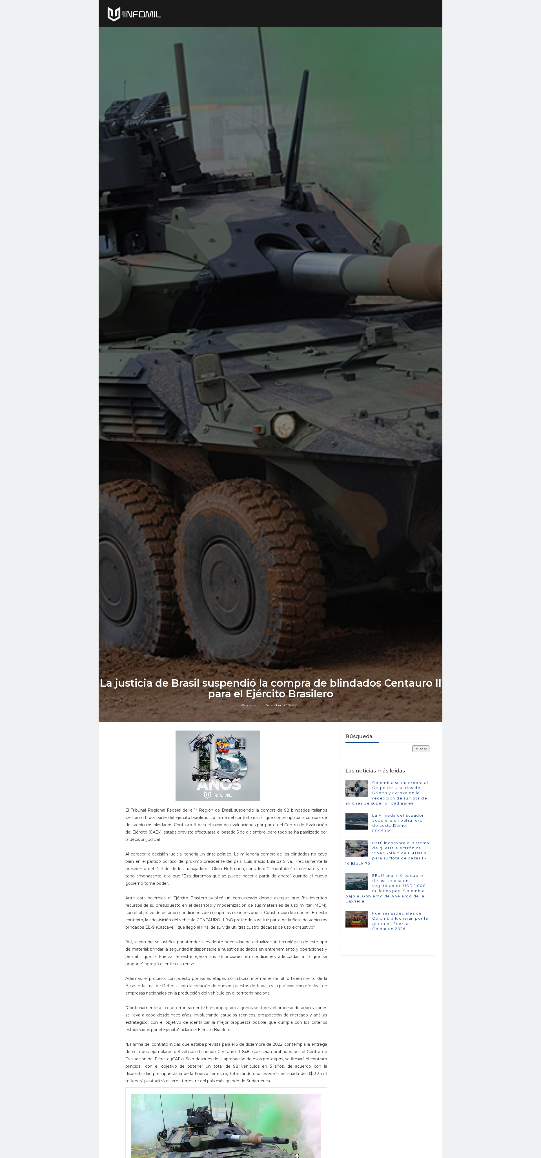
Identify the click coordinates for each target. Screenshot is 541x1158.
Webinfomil (249, 705)
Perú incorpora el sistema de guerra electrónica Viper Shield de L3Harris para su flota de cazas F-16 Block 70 (387, 853)
